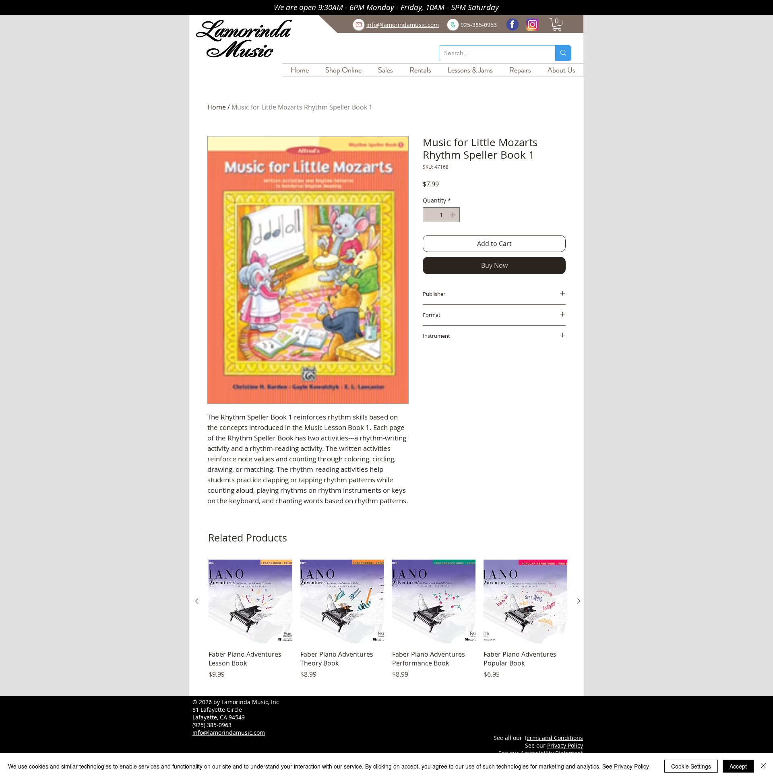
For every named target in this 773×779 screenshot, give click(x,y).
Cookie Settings (691, 766)
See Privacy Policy (625, 766)
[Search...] (563, 53)
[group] (388, 623)
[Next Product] (579, 601)
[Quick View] (250, 601)
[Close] (763, 766)
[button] (557, 24)
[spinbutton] (441, 215)
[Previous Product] (197, 601)
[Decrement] (429, 215)
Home (216, 107)
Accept (738, 766)
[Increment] (454, 215)
